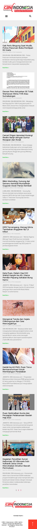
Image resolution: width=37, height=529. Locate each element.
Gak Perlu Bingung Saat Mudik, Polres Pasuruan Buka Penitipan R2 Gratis (18, 48)
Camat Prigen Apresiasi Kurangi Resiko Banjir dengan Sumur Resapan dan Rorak (18, 137)
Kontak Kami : (18, 515)
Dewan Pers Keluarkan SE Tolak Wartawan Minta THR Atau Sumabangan (18, 93)
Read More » (6, 67)
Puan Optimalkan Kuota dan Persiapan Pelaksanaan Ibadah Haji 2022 (17, 415)
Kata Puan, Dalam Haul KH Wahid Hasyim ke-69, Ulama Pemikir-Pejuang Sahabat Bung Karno (18, 276)
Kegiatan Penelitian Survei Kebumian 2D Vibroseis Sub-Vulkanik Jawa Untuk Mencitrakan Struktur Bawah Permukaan (16, 463)
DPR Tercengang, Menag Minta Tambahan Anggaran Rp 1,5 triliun (18, 229)
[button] (6, 16)
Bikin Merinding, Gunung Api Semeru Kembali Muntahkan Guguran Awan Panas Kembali (17, 183)
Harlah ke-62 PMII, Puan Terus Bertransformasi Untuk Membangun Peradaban (17, 369)
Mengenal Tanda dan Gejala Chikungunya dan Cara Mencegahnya (16, 321)
